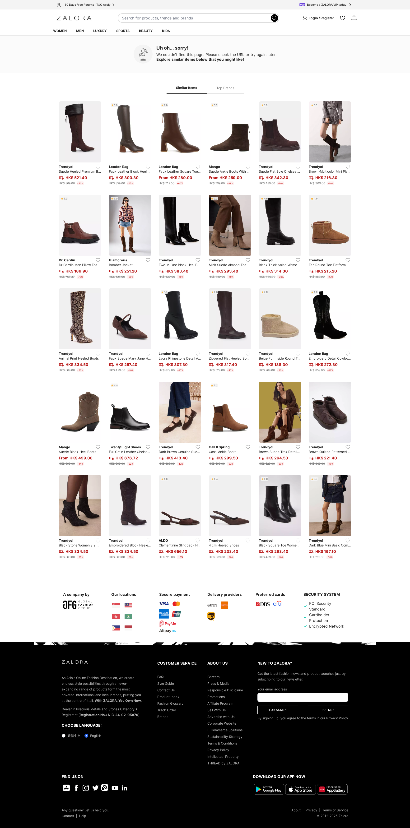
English (95, 736)
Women (60, 31)
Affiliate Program (220, 703)
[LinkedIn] (124, 788)
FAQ (160, 677)
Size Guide (165, 683)
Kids (166, 31)
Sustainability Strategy (224, 737)
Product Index (168, 697)
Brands (162, 717)
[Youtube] (115, 788)
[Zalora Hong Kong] (116, 616)
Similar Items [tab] (186, 88)
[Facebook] (76, 788)
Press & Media (218, 683)
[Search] (274, 18)
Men (80, 31)
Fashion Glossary (170, 703)
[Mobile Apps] (66, 788)
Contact (68, 816)
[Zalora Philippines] (116, 628)
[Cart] (354, 18)
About (296, 810)
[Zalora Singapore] (116, 605)
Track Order (166, 710)
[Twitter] (95, 788)
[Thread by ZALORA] (105, 788)
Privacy (311, 810)
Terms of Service (335, 810)
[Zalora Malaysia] (128, 605)
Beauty (146, 31)
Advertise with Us (220, 717)
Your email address (272, 689)
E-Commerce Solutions (224, 730)
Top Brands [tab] (225, 88)
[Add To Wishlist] (98, 166)
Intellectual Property (223, 756)
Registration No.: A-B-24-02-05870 (109, 715)
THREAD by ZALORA (223, 763)
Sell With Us (216, 710)
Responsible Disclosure (225, 690)
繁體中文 (74, 736)
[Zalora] (74, 18)
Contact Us (166, 690)
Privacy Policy (218, 750)
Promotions (216, 697)
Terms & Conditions (222, 743)
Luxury (100, 31)
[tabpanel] (205, 331)
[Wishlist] (342, 18)
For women (278, 710)
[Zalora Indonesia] (128, 628)
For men (328, 710)
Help (82, 816)
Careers (213, 677)
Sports (123, 31)
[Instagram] (86, 788)
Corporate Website (221, 723)
